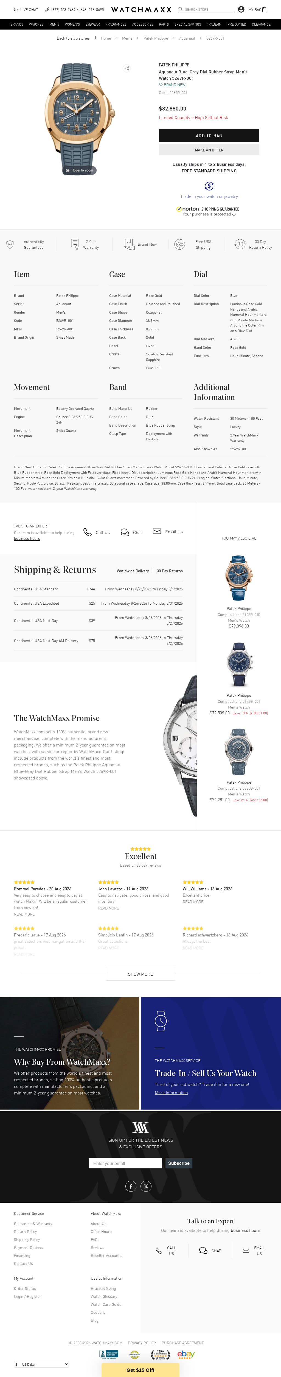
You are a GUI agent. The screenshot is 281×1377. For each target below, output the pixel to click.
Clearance (261, 23)
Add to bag (209, 135)
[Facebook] (130, 1186)
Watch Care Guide (106, 1304)
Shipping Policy (27, 1239)
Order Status (25, 1288)
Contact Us (23, 1263)
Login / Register (27, 1296)
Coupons (98, 1312)
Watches (36, 23)
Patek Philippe (156, 38)
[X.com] (145, 1186)
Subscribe (179, 1163)
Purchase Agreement (183, 1343)
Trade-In (214, 23)
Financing (22, 1255)
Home (106, 38)
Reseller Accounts (106, 1255)
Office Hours (101, 1231)
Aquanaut (187, 38)
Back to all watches (73, 38)
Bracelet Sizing (103, 1288)
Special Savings (188, 23)
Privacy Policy (142, 1343)
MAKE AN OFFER (209, 149)
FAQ (94, 1239)
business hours (27, 538)
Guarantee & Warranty (33, 1223)
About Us (98, 1223)
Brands (16, 23)
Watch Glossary (104, 1296)
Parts (164, 23)
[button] (257, 9)
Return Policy (25, 1231)
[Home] (141, 9)
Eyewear (93, 23)
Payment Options (28, 1247)
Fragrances (116, 23)
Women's (72, 23)
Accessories (142, 23)
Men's (54, 23)
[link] (209, 190)
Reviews (97, 1247)
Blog (95, 1320)
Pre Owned (236, 23)
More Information (171, 1092)
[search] (180, 9)
